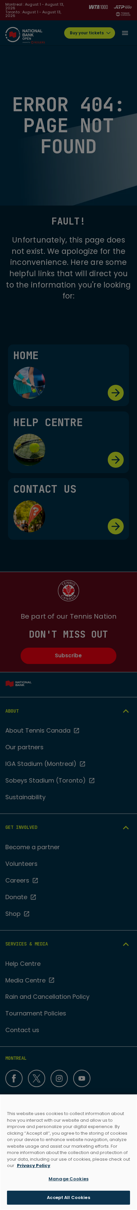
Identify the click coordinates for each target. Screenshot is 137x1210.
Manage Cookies (68, 1179)
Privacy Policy (33, 1165)
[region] (68, 1152)
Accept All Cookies (68, 1197)
